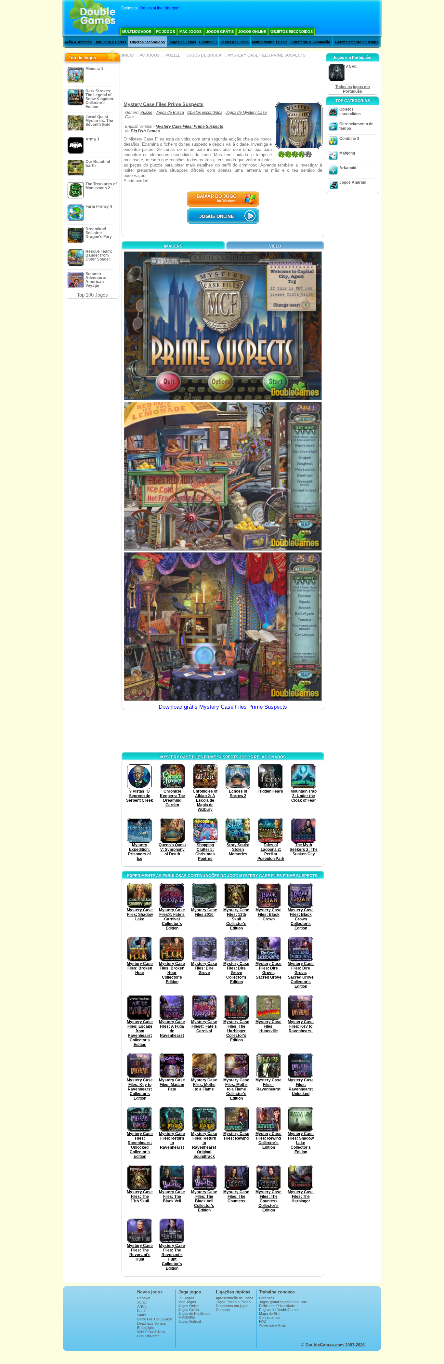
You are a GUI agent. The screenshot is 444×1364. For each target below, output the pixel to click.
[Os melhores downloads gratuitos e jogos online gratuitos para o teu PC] (92, 18)
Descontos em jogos (232, 1306)
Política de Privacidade (277, 1306)
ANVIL (142, 1306)
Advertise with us (272, 1325)
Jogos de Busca (170, 112)
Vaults (142, 1315)
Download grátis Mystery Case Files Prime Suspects (223, 707)
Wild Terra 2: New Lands (151, 1334)
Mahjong (347, 153)
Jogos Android (352, 182)
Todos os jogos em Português (352, 89)
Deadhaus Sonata (151, 1323)
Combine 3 (208, 42)
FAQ (262, 1321)
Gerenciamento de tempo (357, 42)
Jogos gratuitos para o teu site (283, 1302)
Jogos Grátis (220, 31)
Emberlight (145, 1328)
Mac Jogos (190, 31)
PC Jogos (165, 31)
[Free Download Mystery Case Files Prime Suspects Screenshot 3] (223, 626)
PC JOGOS (149, 55)
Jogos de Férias (182, 42)
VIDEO (275, 246)
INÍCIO (128, 55)
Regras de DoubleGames (279, 1310)
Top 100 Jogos (92, 295)
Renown (143, 1298)
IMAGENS (173, 246)
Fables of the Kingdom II (161, 8)
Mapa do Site (269, 1314)
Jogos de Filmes (234, 42)
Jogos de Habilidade (194, 1314)
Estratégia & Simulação (310, 42)
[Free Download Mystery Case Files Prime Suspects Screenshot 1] (223, 325)
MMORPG (186, 1317)
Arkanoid (347, 168)
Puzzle (281, 42)
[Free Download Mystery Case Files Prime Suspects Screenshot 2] (223, 476)
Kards (142, 1311)
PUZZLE (172, 55)
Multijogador (136, 31)
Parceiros (266, 1298)
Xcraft (142, 1302)
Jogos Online (252, 31)
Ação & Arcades (78, 42)
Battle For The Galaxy (154, 1319)
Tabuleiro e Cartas (110, 42)
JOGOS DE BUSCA (204, 55)
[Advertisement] (223, 78)
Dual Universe (148, 1336)
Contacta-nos (270, 1317)
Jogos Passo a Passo (233, 1302)
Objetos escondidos (291, 31)
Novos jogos (150, 1292)
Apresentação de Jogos (235, 1298)
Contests (223, 1310)
